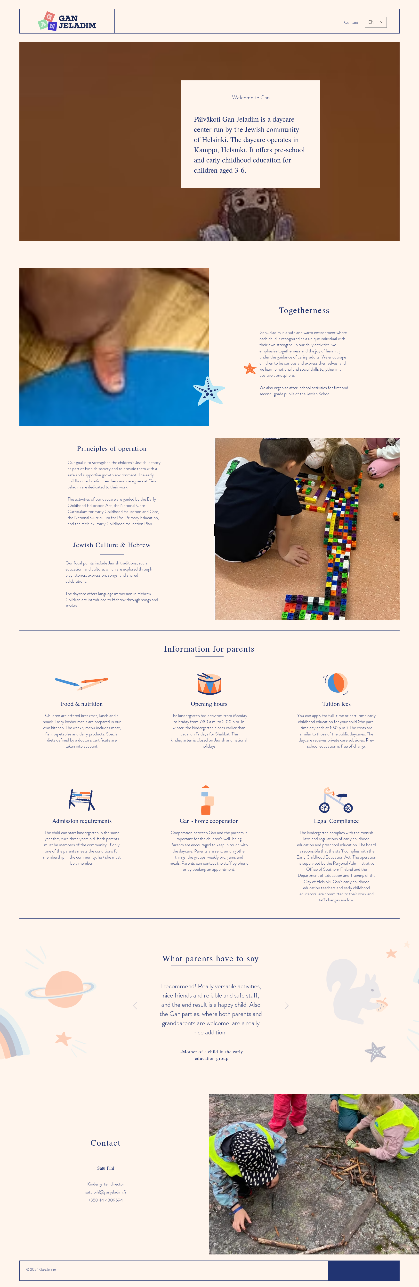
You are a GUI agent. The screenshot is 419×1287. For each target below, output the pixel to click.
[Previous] (135, 1006)
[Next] (287, 1006)
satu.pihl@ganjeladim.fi (105, 1192)
